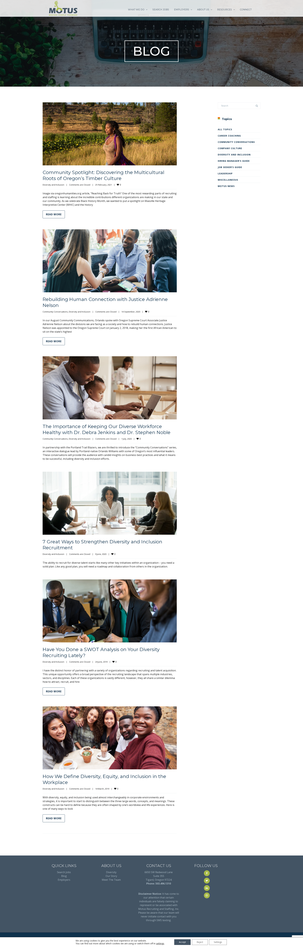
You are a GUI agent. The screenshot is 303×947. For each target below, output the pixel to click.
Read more (54, 214)
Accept (182, 942)
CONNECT (246, 9)
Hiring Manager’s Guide (234, 160)
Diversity (111, 872)
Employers (64, 879)
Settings (218, 942)
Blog (64, 876)
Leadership (225, 173)
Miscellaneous (228, 179)
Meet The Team (111, 879)
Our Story (111, 876)
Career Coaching (229, 135)
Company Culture (230, 148)
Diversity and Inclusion (53, 184)
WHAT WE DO (136, 9)
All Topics (225, 129)
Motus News (226, 186)
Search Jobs (64, 872)
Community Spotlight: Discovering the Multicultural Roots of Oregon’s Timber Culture (103, 175)
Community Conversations (55, 311)
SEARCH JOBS (160, 9)
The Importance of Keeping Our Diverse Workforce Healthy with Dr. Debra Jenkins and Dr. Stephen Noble (106, 429)
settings (160, 943)
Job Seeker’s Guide (230, 167)
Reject (200, 942)
